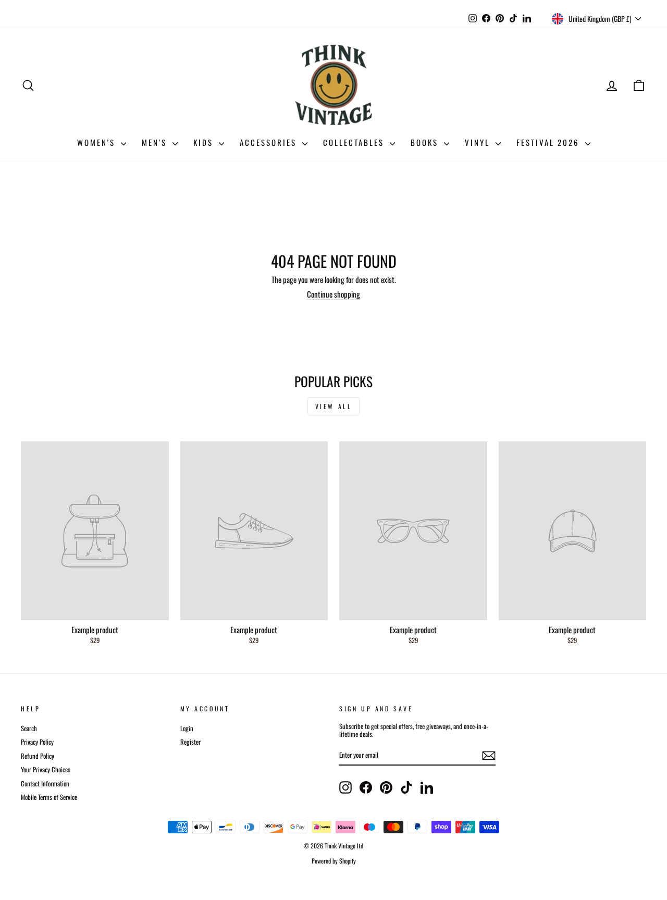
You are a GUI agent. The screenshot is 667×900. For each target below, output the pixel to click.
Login (186, 728)
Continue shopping (333, 294)
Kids (204, 142)
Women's (97, 142)
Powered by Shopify (334, 860)
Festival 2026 (549, 142)
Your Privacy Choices (45, 769)
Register (190, 742)
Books (426, 142)
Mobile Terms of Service (49, 797)
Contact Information (45, 783)
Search (29, 728)
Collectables (355, 142)
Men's (156, 142)
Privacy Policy (37, 742)
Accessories (270, 142)
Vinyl (479, 142)
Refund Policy (37, 756)
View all (333, 406)
